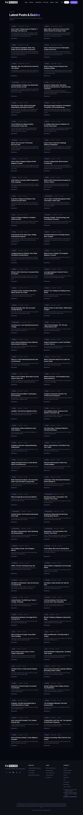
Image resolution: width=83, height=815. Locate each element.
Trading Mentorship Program (34, 768)
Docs (64, 779)
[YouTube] (13, 772)
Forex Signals (31, 772)
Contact (52, 2)
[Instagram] (10, 772)
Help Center (66, 777)
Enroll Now (74, 2)
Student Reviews (49, 770)
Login (66, 2)
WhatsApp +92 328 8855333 (70, 796)
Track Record (38, 2)
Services (31, 2)
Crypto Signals (31, 770)
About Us (65, 768)
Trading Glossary (49, 775)
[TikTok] (20, 772)
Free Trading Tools (50, 772)
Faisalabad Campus (67, 770)
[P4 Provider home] (11, 2)
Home (26, 2)
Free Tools (45, 2)
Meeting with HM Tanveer (33, 775)
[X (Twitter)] (16, 772)
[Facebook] (6, 772)
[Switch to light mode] (62, 2)
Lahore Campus (66, 772)
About (56, 2)
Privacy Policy (66, 782)
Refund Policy (66, 784)
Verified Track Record (50, 768)
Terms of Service (67, 786)
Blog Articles (48, 777)
